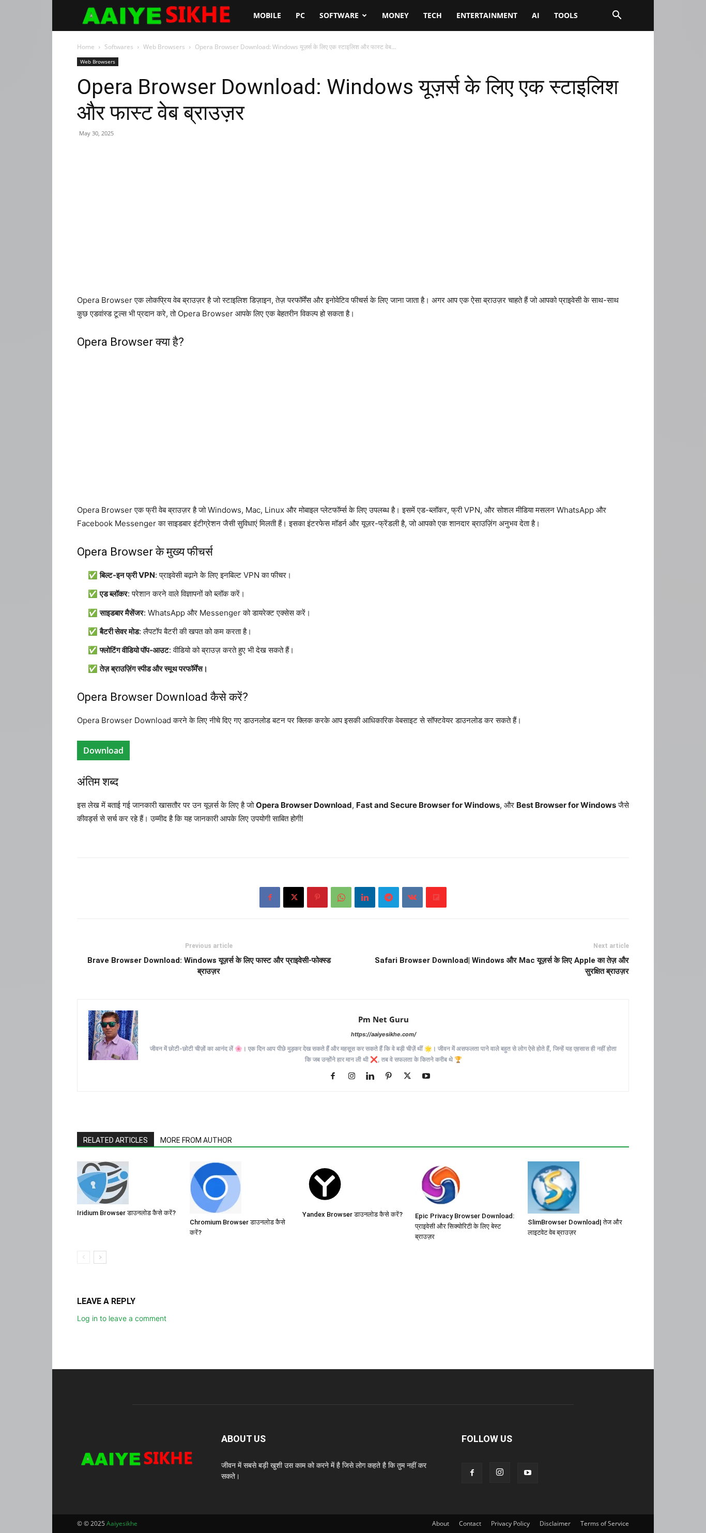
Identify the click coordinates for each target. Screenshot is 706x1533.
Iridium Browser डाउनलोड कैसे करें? (126, 1213)
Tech (432, 15)
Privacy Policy (510, 1523)
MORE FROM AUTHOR (196, 1140)
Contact (470, 1523)
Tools (566, 15)
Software (339, 15)
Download (103, 750)
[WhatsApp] (341, 897)
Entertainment (486, 15)
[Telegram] (388, 897)
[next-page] (100, 1257)
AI (536, 15)
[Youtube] (429, 1076)
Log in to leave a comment (121, 1318)
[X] (293, 897)
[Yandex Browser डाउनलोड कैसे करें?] (353, 1183)
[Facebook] (269, 897)
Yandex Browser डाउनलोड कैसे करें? (352, 1214)
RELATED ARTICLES (115, 1140)
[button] (616, 16)
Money (395, 15)
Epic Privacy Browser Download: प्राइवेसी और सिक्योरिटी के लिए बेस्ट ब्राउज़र (464, 1226)
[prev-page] (83, 1257)
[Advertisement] (353, 221)
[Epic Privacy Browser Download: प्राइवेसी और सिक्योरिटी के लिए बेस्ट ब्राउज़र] (465, 1184)
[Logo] (161, 15)
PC (300, 15)
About (440, 1523)
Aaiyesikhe (121, 1523)
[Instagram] (355, 1076)
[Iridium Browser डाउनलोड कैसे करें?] (127, 1182)
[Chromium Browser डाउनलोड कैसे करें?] (240, 1187)
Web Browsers (164, 46)
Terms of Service (604, 1523)
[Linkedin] (365, 897)
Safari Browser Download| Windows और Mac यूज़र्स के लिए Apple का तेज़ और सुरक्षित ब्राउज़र (502, 966)
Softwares (118, 46)
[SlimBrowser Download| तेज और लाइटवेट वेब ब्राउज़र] (578, 1187)
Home (86, 46)
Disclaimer (555, 1523)
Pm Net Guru (383, 1019)
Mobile (267, 15)
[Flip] (436, 897)
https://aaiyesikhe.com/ (383, 1034)
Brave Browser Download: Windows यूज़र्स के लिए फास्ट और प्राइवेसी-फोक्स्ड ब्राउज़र (209, 966)
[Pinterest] (317, 897)
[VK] (412, 897)
